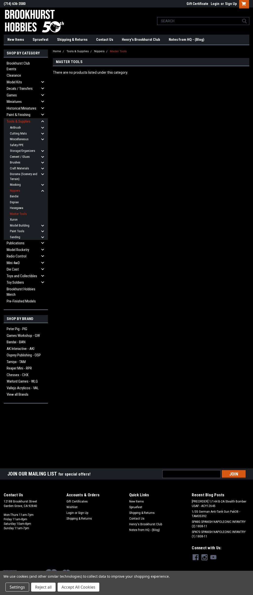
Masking (15, 184)
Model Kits (14, 82)
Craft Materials (19, 168)
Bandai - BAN (16, 342)
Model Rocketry (18, 250)
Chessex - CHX (17, 375)
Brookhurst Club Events (18, 66)
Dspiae (14, 202)
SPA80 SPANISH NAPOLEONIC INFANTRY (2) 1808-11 (219, 524)
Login (215, 4)
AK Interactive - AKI (20, 348)
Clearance (14, 75)
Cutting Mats (18, 133)
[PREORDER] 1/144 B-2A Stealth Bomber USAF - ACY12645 (219, 504)
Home (57, 51)
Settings (17, 587)
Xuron (14, 219)
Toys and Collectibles (22, 276)
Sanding (15, 237)
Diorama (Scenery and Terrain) (23, 176)
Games (12, 95)
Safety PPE (16, 145)
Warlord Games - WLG (22, 381)
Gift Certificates (77, 501)
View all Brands (17, 394)
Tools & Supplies (18, 121)
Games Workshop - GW (23, 335)
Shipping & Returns (72, 39)
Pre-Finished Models (21, 301)
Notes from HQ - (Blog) (186, 39)
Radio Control (16, 256)
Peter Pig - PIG (17, 329)
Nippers (15, 190)
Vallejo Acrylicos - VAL (23, 388)
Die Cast (13, 269)
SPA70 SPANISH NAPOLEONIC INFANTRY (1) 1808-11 (219, 534)
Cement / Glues (20, 157)
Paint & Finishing (18, 115)
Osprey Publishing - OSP (24, 355)
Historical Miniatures (21, 108)
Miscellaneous (19, 139)
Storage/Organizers (22, 151)
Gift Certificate (197, 4)
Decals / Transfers (20, 88)
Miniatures (14, 101)
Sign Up (231, 4)
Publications (15, 243)
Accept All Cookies (78, 587)
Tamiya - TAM (16, 362)
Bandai (14, 196)
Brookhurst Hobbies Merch (21, 292)
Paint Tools (17, 231)
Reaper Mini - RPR (19, 368)
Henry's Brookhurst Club (141, 39)
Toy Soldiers (15, 282)
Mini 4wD (13, 263)
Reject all (43, 587)
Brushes (15, 162)
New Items (15, 39)
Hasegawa (16, 208)
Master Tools (18, 214)
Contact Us (104, 39)
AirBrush (15, 127)
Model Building (19, 225)
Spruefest (40, 39)
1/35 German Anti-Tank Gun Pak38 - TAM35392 (216, 514)
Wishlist (72, 507)
